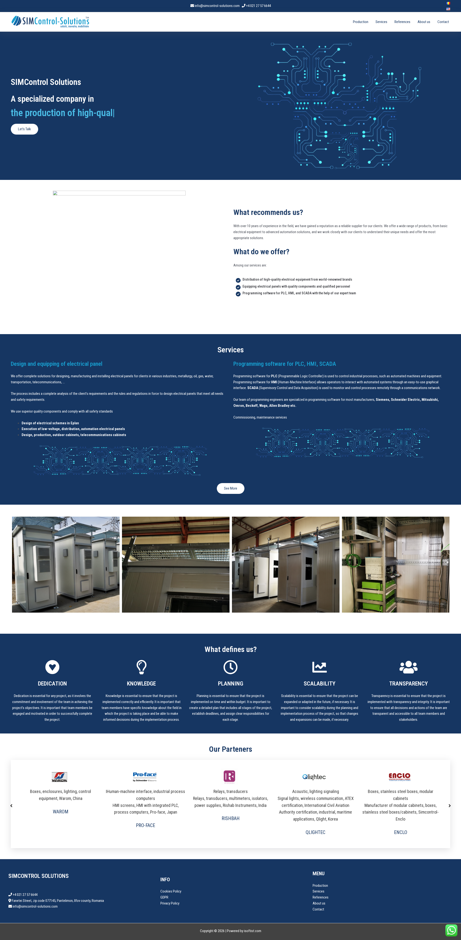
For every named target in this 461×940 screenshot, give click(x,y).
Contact (443, 22)
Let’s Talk (24, 129)
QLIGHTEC (315, 832)
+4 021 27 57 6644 (258, 6)
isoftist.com (252, 931)
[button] (11, 804)
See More (230, 488)
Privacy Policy (169, 903)
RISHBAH (231, 818)
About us (424, 22)
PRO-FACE (145, 825)
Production (360, 22)
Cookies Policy (170, 891)
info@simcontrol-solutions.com (217, 6)
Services (381, 22)
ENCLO (400, 832)
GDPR (164, 897)
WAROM (60, 812)
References (402, 22)
